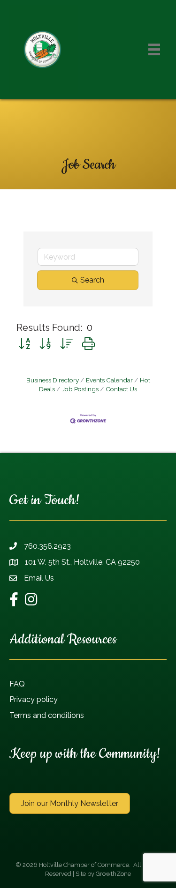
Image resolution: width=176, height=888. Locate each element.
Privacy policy (33, 699)
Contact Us (121, 389)
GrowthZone (113, 873)
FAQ (17, 683)
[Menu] (154, 49)
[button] (24, 344)
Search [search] (92, 280)
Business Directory (52, 380)
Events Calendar (109, 380)
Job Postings (80, 389)
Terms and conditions (46, 715)
